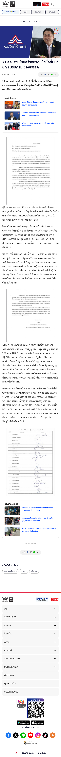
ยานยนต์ (52, 12)
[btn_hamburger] (57, 4)
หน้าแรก (23, 21)
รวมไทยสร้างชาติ (10, 571)
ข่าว (25, 12)
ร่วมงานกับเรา (28, 753)
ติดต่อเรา (42, 753)
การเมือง (37, 21)
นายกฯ (23, 571)
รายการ (38, 12)
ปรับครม (34, 571)
